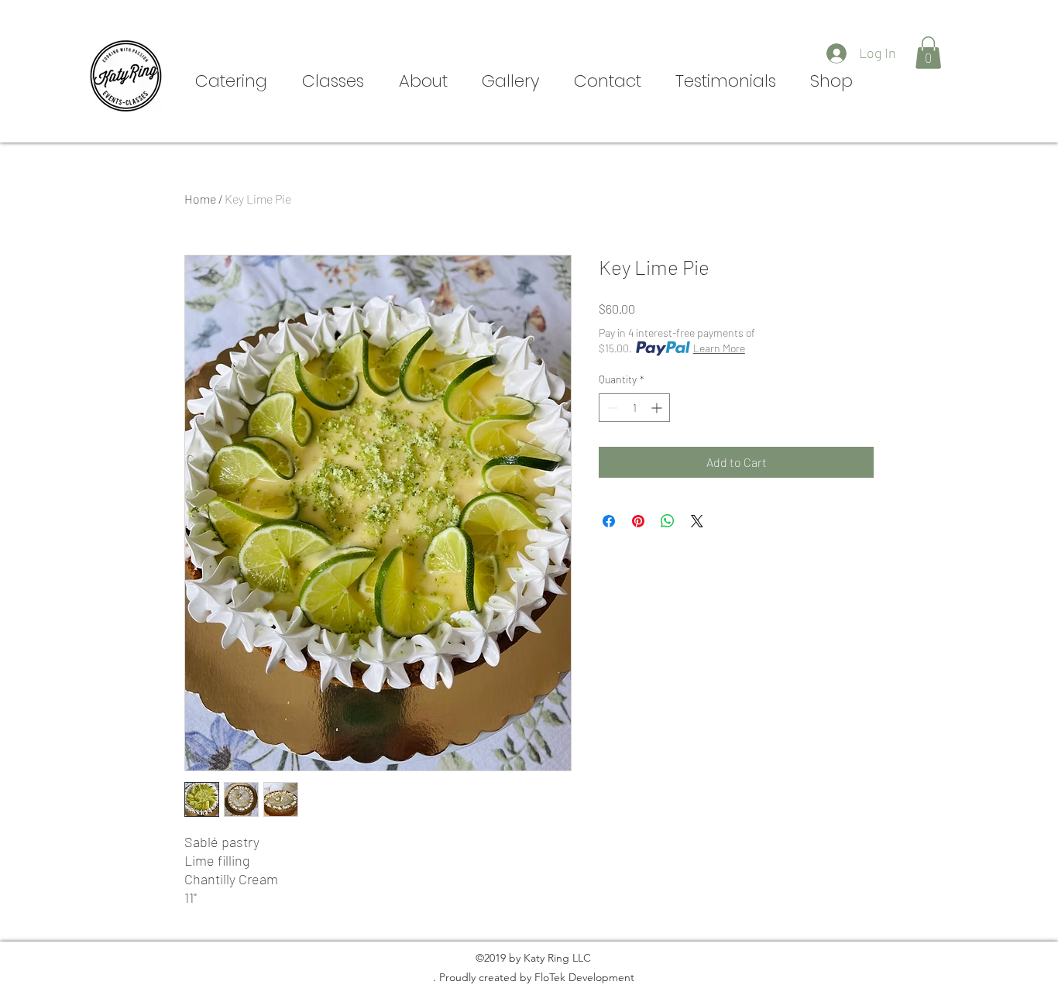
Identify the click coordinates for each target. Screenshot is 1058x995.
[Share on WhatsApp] (667, 521)
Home (200, 198)
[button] (928, 52)
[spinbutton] (634, 407)
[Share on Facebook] (608, 521)
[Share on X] (697, 521)
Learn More (719, 348)
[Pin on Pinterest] (638, 521)
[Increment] (658, 407)
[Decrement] (610, 407)
